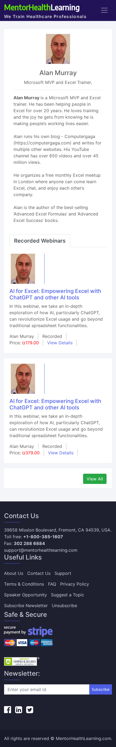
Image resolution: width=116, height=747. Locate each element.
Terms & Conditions (24, 584)
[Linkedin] (18, 709)
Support (62, 573)
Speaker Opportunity (25, 594)
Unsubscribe (64, 605)
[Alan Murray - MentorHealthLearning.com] (23, 268)
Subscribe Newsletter (26, 605)
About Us (13, 573)
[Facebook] (7, 709)
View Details (60, 342)
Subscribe (101, 689)
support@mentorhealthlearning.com (40, 550)
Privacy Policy (74, 584)
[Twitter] (29, 709)
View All (95, 479)
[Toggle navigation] (104, 10)
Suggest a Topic (67, 594)
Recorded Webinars (40, 241)
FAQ (52, 584)
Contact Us (38, 573)
